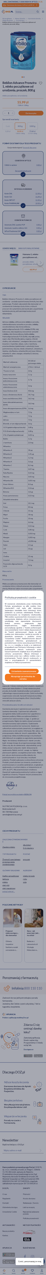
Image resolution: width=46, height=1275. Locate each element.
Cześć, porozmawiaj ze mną (29, 1261)
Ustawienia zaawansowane (23, 671)
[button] (42, 1259)
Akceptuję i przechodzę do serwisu (23, 677)
